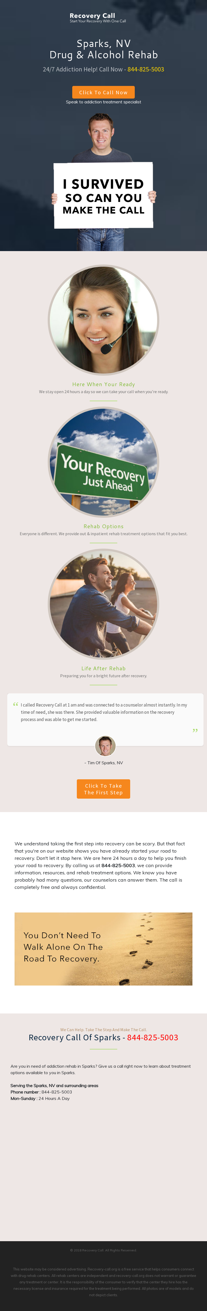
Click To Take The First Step (103, 789)
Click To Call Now (103, 92)
